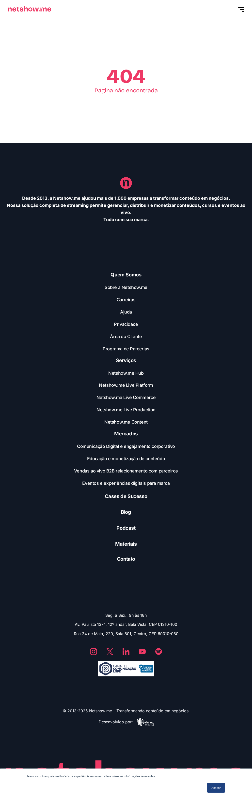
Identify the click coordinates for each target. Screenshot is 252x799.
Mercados (126, 434)
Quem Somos (125, 275)
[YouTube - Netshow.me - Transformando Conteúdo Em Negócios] (142, 651)
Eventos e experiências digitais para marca (126, 483)
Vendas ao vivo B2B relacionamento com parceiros (126, 470)
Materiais (126, 544)
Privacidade (126, 324)
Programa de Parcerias (126, 348)
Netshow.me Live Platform (126, 385)
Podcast (125, 528)
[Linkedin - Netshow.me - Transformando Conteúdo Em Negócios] (126, 651)
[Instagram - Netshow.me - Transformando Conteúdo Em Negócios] (93, 651)
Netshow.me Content (126, 422)
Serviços (126, 360)
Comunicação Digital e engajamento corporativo (126, 446)
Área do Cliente (126, 336)
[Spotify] (158, 651)
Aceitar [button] (216, 787)
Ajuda (126, 311)
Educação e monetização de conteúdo (126, 458)
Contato (126, 559)
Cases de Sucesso (126, 496)
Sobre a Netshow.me (126, 287)
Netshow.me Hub (125, 373)
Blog (126, 512)
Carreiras (126, 299)
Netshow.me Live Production (126, 409)
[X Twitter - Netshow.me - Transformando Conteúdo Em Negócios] (110, 651)
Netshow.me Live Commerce (126, 397)
